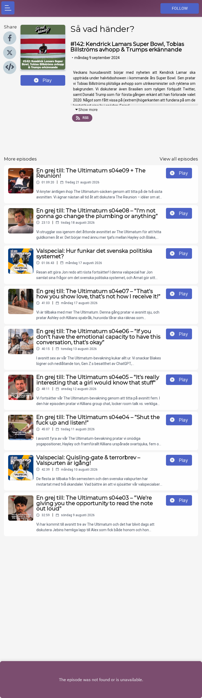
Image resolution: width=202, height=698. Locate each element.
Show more (88, 109)
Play (47, 80)
